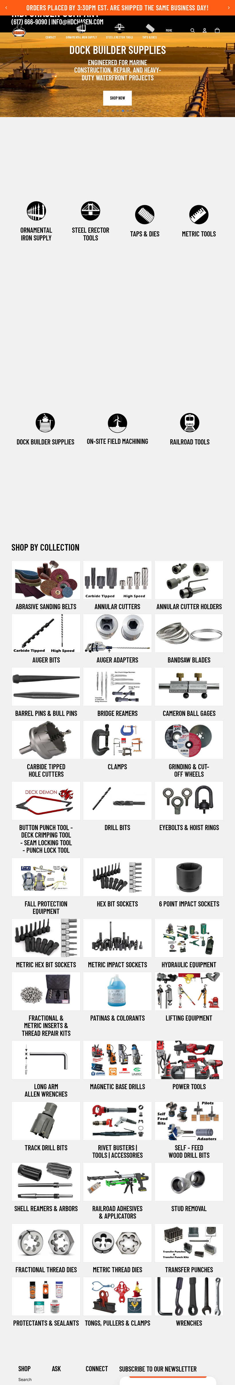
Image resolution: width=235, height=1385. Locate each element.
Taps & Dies (144, 234)
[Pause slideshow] (99, 110)
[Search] (192, 30)
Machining (135, 441)
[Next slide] (228, 7)
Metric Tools (199, 234)
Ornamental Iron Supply (36, 234)
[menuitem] (169, 30)
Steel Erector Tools (90, 234)
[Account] (204, 30)
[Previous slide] (6, 7)
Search (25, 1379)
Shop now (117, 99)
